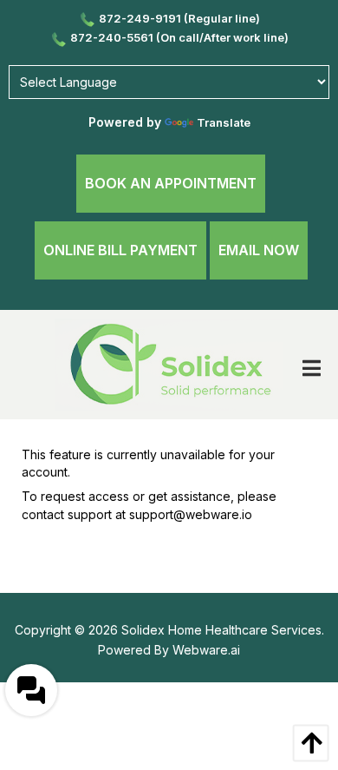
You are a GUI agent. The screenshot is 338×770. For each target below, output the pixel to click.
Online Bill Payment (120, 250)
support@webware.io (190, 514)
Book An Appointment (171, 183)
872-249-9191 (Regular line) (179, 18)
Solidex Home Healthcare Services (221, 629)
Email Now (258, 250)
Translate (223, 122)
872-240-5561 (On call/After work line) (179, 37)
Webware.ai (206, 649)
